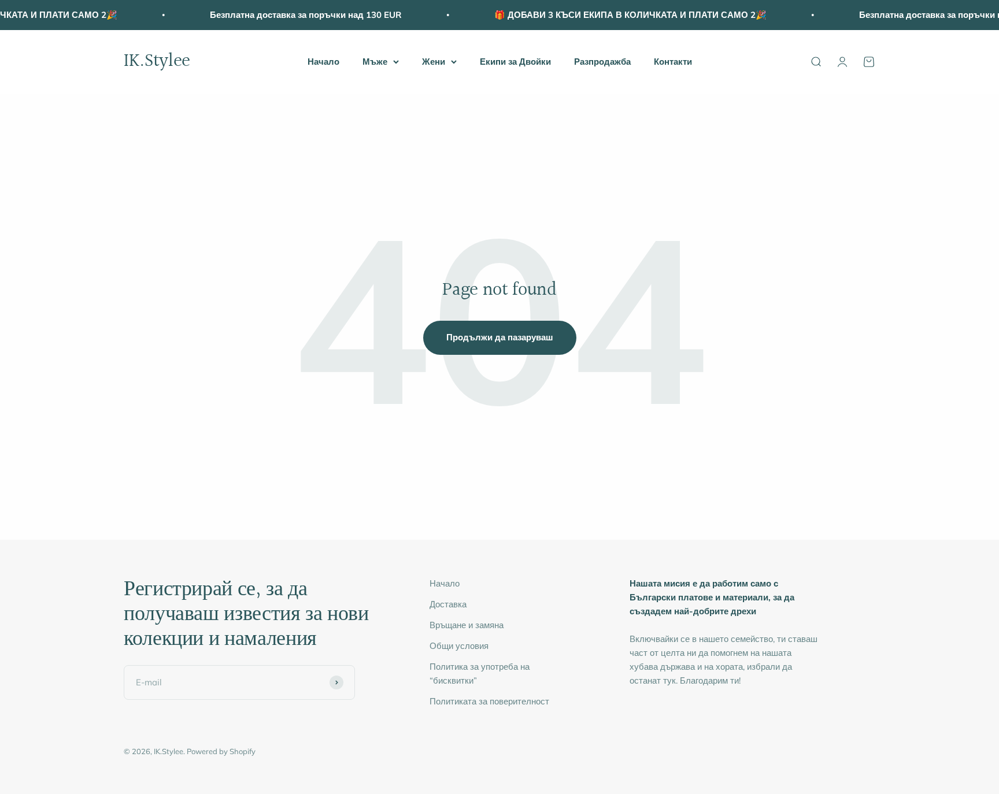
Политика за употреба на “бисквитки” (480, 673)
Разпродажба (602, 61)
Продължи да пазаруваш (499, 337)
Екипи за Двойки (515, 61)
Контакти (673, 61)
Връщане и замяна (467, 624)
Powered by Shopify (221, 751)
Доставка (448, 604)
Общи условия (459, 645)
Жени (433, 61)
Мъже (374, 61)
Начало (323, 61)
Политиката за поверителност (489, 701)
